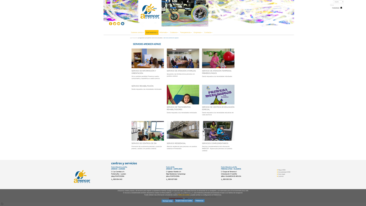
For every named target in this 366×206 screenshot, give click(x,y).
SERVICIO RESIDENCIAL (176, 143)
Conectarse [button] (336, 8)
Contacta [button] (207, 32)
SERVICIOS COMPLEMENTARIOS (215, 143)
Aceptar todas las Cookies (184, 201)
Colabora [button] (173, 32)
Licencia (280, 176)
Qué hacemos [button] (151, 32)
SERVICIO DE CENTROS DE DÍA (144, 143)
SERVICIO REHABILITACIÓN (142, 86)
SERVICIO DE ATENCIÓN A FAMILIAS (181, 71)
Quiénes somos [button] (137, 32)
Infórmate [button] (163, 32)
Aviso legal (281, 174)
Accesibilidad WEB (284, 172)
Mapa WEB (281, 170)
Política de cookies (184, 195)
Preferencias (199, 201)
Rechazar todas (167, 201)
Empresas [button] (197, 32)
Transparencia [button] (185, 32)
